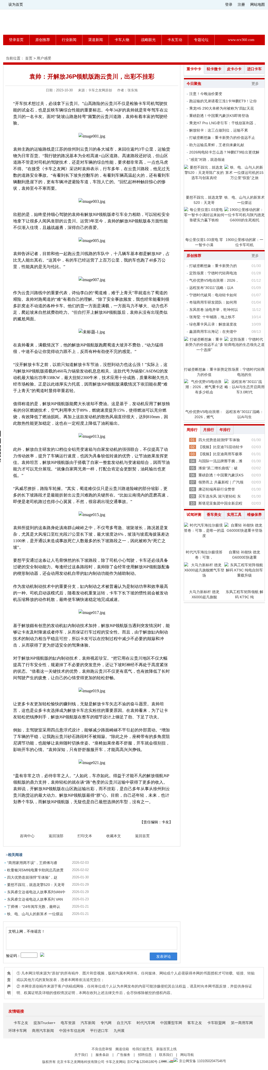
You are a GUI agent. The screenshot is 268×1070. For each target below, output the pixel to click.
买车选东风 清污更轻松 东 (219, 496)
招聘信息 (145, 1055)
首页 (28, 58)
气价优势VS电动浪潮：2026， (214, 280)
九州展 (119, 1030)
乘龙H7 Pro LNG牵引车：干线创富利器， (223, 123)
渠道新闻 (95, 40)
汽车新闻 (88, 1023)
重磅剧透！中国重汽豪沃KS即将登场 (219, 116)
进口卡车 (254, 69)
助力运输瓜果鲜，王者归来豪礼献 (216, 145)
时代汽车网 (146, 1023)
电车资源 (68, 1023)
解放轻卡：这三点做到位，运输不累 (218, 130)
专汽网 (105, 1023)
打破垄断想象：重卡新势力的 (213, 266)
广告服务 (123, 1055)
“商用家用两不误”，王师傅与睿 (32, 863)
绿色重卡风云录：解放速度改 (213, 324)
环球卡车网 (17, 1030)
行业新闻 (69, 40)
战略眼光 (148, 40)
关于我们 (81, 1055)
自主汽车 (124, 1023)
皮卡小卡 (234, 69)
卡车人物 (122, 40)
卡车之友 (21, 1023)
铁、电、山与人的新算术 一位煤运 (35, 914)
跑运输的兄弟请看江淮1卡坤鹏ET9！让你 (223, 101)
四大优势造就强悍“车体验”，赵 (32, 877)
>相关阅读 (14, 855)
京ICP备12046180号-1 (143, 1062)
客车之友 (194, 1023)
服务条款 (102, 1055)
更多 (255, 84)
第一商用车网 (242, 1023)
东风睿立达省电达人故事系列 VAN (35, 899)
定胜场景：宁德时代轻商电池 (213, 273)
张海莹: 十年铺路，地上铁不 (212, 317)
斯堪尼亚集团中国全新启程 (220, 503)
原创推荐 (42, 40)
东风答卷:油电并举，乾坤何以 (213, 310)
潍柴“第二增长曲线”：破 (218, 468)
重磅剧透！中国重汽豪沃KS (220, 475)
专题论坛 (201, 40)
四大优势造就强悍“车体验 (219, 440)
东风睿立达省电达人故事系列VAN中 (36, 892)
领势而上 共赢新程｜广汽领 (220, 482)
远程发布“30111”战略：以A (211, 288)
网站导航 (187, 1055)
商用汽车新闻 (43, 1030)
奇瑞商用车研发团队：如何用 (213, 302)
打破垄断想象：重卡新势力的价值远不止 (222, 137)
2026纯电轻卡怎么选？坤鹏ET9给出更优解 (224, 152)
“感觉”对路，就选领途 (207, 159)
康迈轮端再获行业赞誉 (216, 489)
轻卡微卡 (214, 69)
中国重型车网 (171, 1023)
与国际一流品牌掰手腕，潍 (220, 461)
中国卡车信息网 (72, 1030)
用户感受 (44, 58)
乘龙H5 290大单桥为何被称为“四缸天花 (221, 108)
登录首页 (16, 40)
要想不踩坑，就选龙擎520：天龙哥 (36, 885)
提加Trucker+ (44, 1023)
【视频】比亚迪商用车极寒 (220, 454)
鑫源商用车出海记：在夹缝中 (213, 331)
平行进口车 (99, 1030)
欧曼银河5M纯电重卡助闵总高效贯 (35, 870)
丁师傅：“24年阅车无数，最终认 (33, 907)
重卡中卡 (194, 69)
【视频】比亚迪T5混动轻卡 (220, 447)
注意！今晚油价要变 (205, 94)
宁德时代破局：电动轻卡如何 (213, 295)
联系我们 (166, 1055)
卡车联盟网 (216, 1023)
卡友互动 (175, 40)
